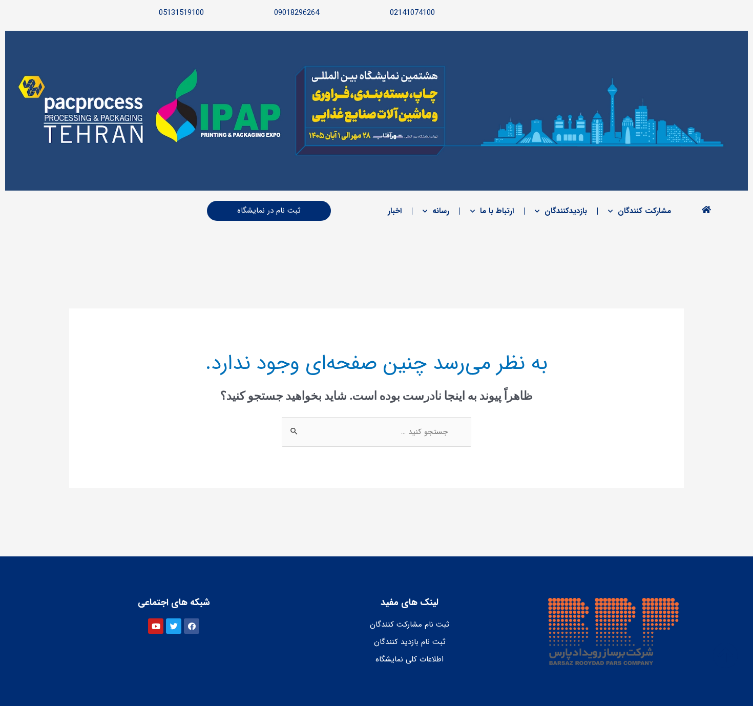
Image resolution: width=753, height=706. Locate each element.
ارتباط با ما (497, 211)
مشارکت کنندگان (644, 211)
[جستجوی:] (376, 432)
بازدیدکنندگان (566, 211)
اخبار (395, 211)
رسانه (440, 211)
